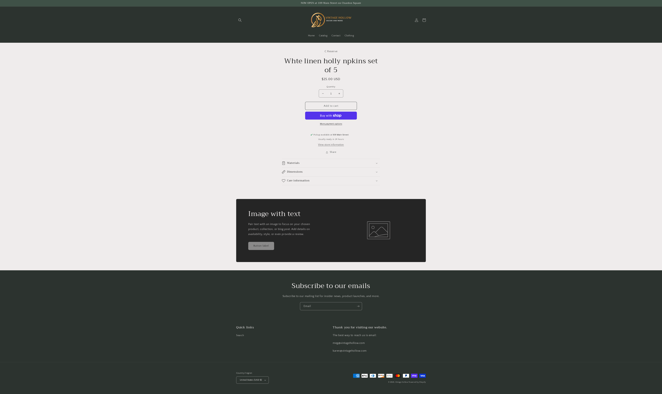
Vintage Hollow (401, 382)
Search (240, 335)
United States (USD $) (251, 380)
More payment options (331, 124)
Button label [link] (261, 245)
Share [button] (333, 152)
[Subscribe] (358, 306)
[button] (240, 20)
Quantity (331, 86)
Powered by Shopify (417, 382)
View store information (331, 144)
